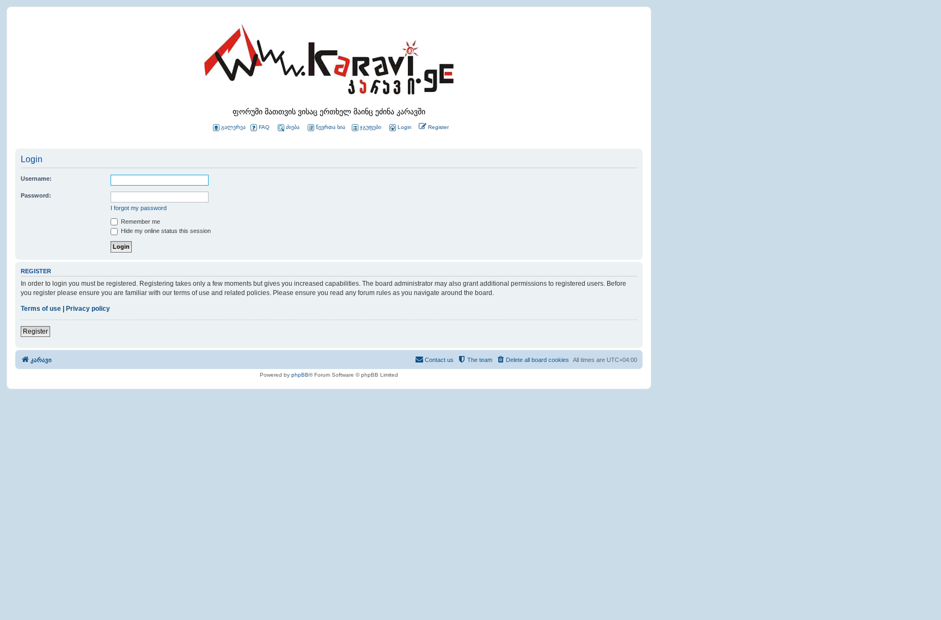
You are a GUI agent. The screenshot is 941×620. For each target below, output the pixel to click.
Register (35, 331)
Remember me (139, 221)
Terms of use (41, 308)
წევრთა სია (330, 127)
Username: (36, 178)
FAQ (264, 127)
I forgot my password (139, 208)
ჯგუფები (370, 127)
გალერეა (233, 127)
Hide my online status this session (165, 231)
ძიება (293, 127)
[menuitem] (400, 127)
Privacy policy (88, 308)
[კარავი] (329, 62)
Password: (36, 195)
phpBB (300, 375)
